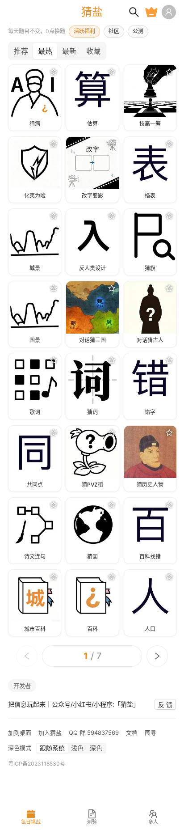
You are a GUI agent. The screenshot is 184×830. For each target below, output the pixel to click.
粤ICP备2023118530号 (36, 763)
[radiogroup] (57, 51)
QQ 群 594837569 (94, 732)
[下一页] (157, 656)
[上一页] (27, 656)
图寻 (150, 732)
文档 (132, 732)
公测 (138, 31)
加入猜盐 (50, 732)
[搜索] (134, 12)
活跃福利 (84, 31)
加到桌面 (19, 732)
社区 (114, 31)
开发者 (22, 685)
